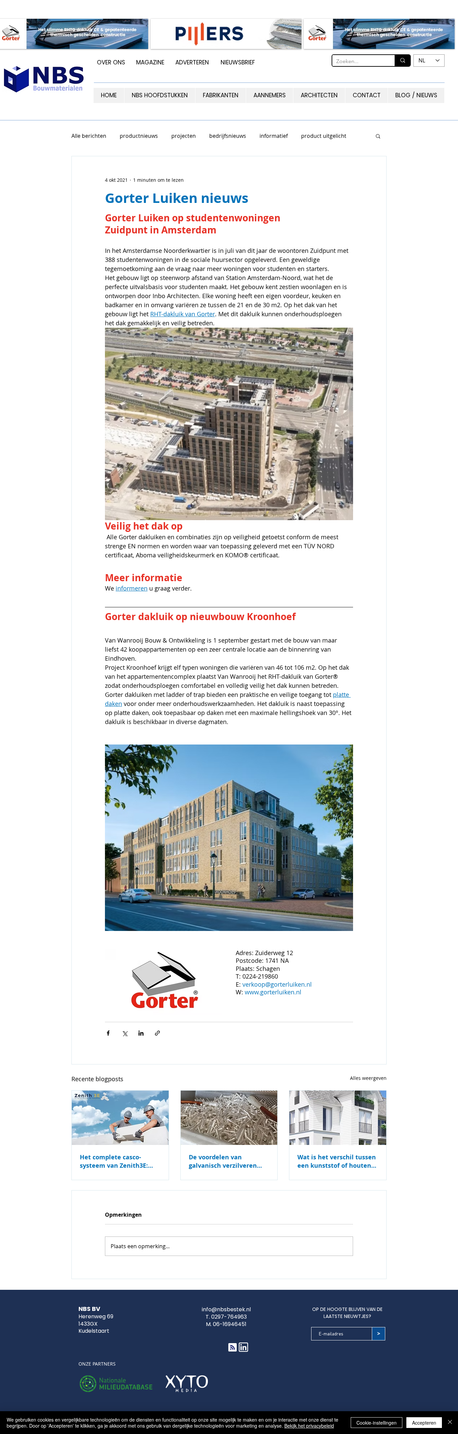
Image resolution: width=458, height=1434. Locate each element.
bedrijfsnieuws (227, 136)
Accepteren (424, 1422)
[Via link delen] (157, 1033)
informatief (274, 136)
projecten (183, 136)
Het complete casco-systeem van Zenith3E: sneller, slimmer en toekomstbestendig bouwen (114, 1161)
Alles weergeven (368, 1078)
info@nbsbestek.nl (226, 1309)
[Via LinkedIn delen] (141, 1033)
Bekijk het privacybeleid (309, 1425)
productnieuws (139, 136)
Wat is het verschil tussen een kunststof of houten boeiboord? (336, 1161)
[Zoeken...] (402, 60)
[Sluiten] (450, 1423)
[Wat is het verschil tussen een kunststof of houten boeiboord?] (337, 1118)
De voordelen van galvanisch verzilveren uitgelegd (223, 1161)
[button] (378, 136)
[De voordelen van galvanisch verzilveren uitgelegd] (229, 1118)
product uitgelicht (323, 136)
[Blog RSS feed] (232, 1347)
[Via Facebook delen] (108, 1033)
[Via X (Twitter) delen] (124, 1033)
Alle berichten (88, 136)
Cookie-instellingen (376, 1422)
